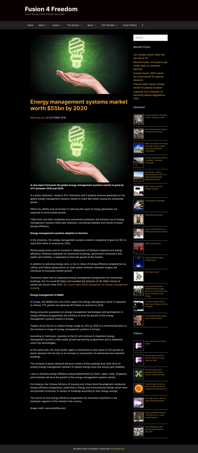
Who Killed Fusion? (152, 272)
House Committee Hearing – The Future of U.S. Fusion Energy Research (155, 415)
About (41, 25)
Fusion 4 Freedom (51, 9)
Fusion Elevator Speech (154, 215)
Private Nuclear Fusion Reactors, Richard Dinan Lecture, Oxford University (155, 372)
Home (30, 25)
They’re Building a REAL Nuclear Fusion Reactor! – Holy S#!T (154, 429)
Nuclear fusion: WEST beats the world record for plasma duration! (148, 76)
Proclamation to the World (154, 201)
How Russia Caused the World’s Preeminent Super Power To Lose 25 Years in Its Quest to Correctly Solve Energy (156, 291)
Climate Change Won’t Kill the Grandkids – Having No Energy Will (156, 160)
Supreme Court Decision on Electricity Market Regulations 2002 (149, 95)
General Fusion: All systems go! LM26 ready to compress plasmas (150, 65)
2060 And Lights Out (153, 243)
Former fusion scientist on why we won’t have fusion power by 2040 (155, 357)
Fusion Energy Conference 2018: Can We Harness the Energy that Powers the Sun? (156, 386)
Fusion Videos (130, 25)
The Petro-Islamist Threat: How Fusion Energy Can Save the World (156, 304)
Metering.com (37, 117)
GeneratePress (117, 448)
